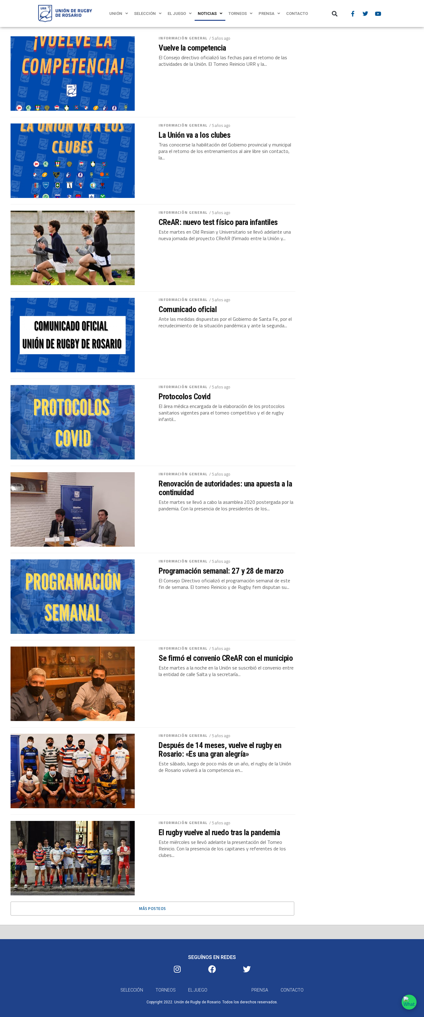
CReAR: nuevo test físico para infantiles (218, 222)
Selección (145, 13)
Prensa (266, 13)
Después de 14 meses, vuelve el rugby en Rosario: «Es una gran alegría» (220, 749)
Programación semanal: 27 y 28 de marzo (221, 571)
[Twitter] (365, 13)
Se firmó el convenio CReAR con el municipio (226, 658)
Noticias (207, 13)
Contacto (297, 13)
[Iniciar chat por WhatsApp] (409, 1002)
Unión (115, 13)
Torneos (237, 13)
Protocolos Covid (184, 396)
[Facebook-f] (352, 13)
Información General (183, 38)
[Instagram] (177, 969)
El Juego (177, 13)
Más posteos (152, 908)
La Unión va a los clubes (194, 135)
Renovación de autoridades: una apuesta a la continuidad (225, 488)
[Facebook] (212, 969)
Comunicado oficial (188, 309)
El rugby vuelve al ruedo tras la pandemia (219, 832)
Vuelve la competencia (192, 47)
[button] (335, 13)
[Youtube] (378, 13)
